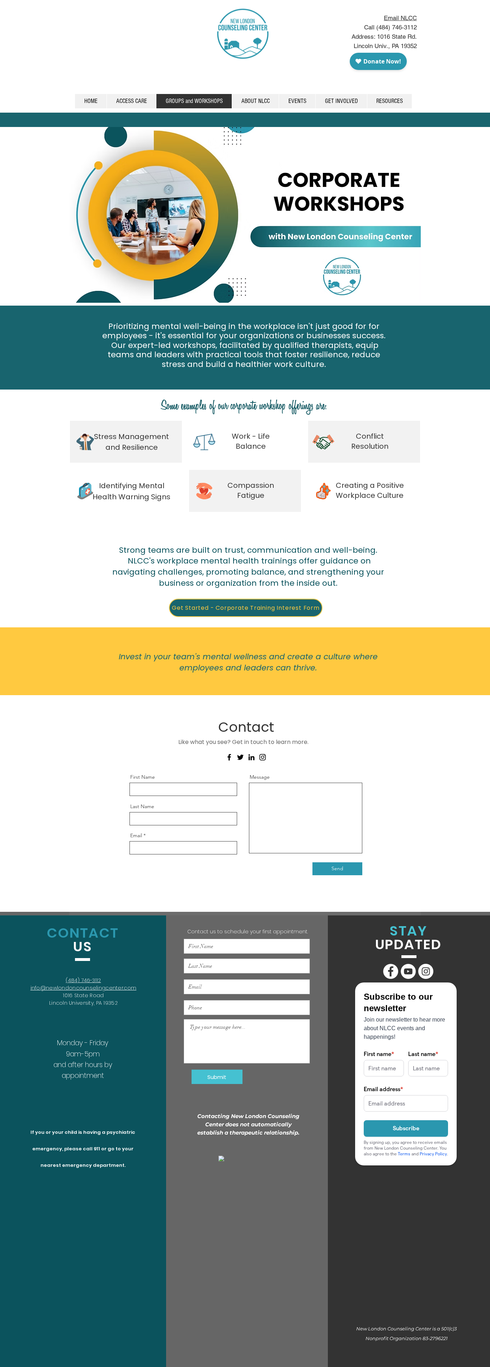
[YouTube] (408, 971)
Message (260, 776)
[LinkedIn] (251, 757)
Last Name (142, 806)
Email (136, 835)
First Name (142, 776)
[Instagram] (262, 757)
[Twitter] (240, 757)
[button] (297, 101)
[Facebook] (229, 757)
